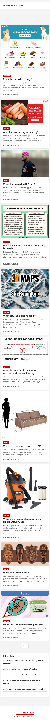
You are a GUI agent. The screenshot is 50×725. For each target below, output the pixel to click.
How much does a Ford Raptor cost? (21, 675)
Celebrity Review (12, 5)
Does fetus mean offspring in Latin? (23, 624)
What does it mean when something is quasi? (24, 247)
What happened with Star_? (19, 184)
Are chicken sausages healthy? (21, 132)
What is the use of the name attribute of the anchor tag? (19, 372)
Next (25, 646)
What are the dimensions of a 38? (22, 446)
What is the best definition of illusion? (22, 669)
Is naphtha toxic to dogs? (17, 79)
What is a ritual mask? (16, 572)
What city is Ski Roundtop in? (20, 315)
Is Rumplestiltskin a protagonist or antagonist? (26, 689)
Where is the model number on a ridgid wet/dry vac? (22, 520)
